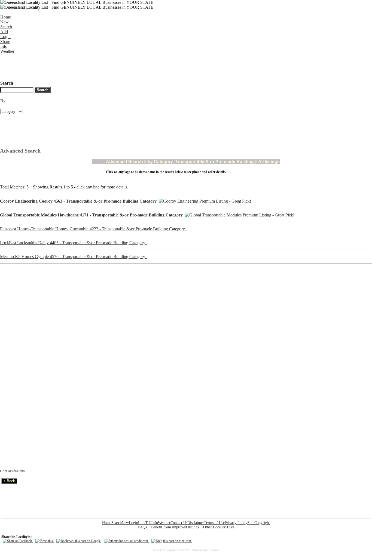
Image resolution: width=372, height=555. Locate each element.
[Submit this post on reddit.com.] (126, 541)
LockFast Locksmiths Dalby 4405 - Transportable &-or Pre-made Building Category (73, 242)
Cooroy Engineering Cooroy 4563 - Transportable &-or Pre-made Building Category (79, 201)
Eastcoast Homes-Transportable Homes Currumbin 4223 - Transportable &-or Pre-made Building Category (93, 229)
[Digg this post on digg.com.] (171, 541)
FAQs (142, 527)
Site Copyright (258, 523)
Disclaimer (195, 523)
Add (4, 31)
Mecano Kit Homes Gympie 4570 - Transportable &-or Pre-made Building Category (73, 256)
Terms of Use (214, 523)
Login (5, 36)
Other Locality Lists (218, 527)
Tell (148, 523)
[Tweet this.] (44, 541)
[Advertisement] (99, 66)
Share (5, 41)
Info (3, 46)
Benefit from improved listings (175, 527)
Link (141, 523)
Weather (7, 51)
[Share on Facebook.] (17, 541)
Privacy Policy (236, 523)
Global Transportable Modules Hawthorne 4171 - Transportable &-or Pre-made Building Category (92, 215)
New (4, 22)
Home (5, 17)
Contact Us (178, 523)
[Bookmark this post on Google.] (79, 541)
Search (6, 26)
